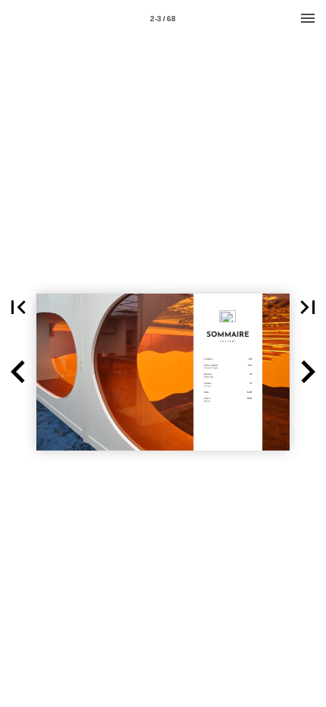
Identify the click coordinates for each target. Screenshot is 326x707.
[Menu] (308, 18)
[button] (18, 307)
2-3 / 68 (163, 18)
